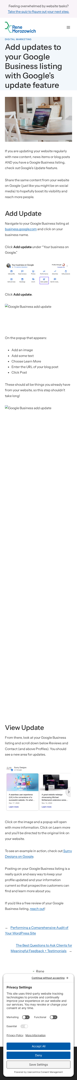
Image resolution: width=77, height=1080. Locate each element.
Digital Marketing (18, 39)
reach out (37, 909)
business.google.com (21, 229)
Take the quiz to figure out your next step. (38, 11)
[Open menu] (68, 27)
